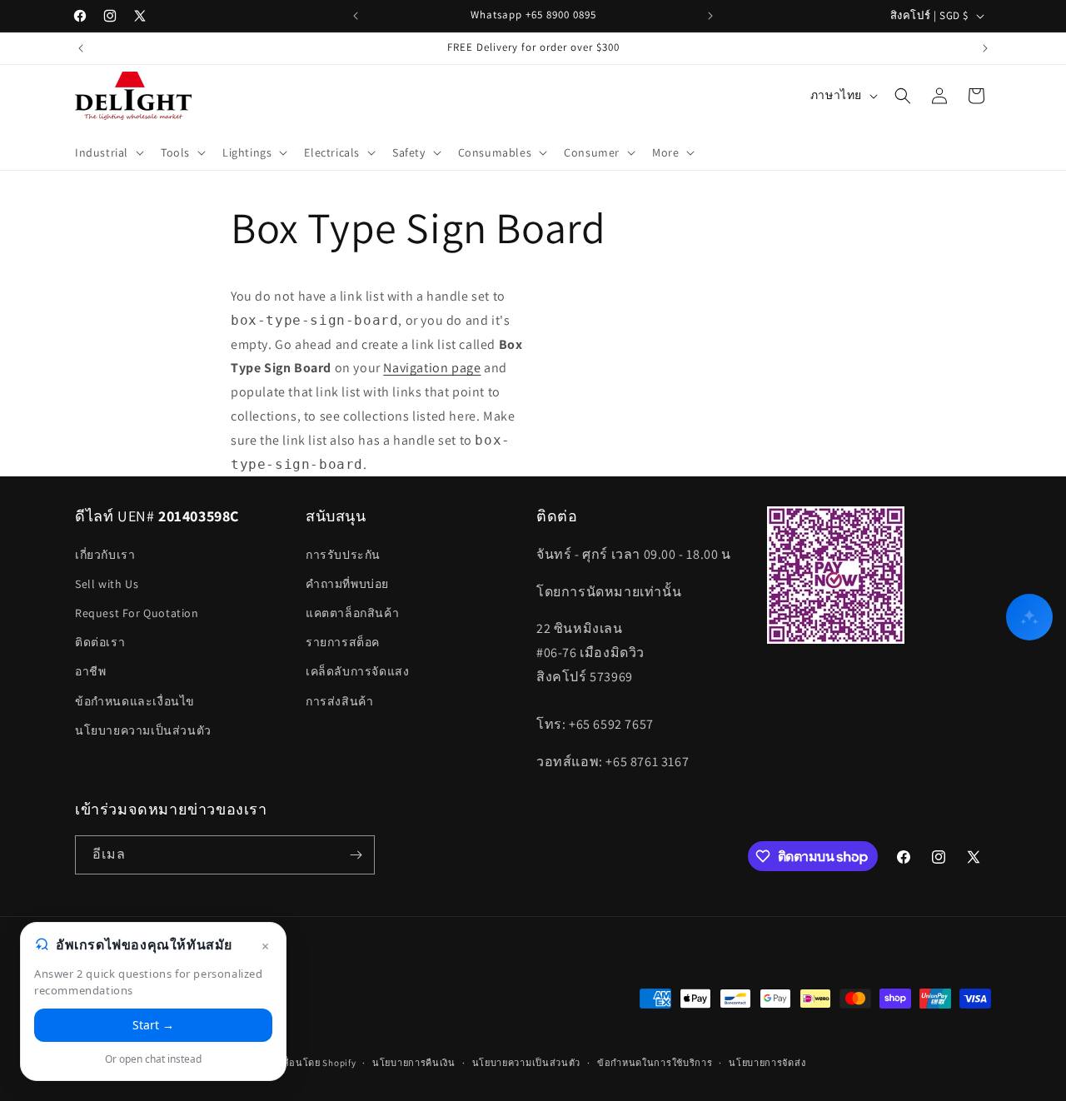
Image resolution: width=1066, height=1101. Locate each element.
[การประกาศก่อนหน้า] (355, 16)
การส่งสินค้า (339, 701)
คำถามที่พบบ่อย (347, 583)
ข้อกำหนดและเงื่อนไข (135, 701)
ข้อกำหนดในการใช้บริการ (655, 1063)
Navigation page (432, 367)
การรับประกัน (343, 554)
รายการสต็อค (343, 642)
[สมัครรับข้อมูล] (355, 854)
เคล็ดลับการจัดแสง (357, 671)
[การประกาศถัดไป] (710, 16)
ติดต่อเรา (100, 642)
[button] (108, 152)
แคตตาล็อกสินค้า (352, 612)
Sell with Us (106, 583)
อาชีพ (90, 671)
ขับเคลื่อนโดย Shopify (307, 1063)
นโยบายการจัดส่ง (767, 1063)
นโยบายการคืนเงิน (414, 1063)
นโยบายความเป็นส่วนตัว (143, 730)
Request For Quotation (137, 612)
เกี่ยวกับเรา (105, 554)
